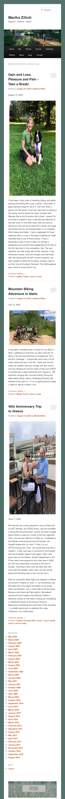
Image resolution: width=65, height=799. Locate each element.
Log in (11, 768)
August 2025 (14, 646)
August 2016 (14, 757)
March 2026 (13, 639)
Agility (19, 276)
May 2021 (12, 681)
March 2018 (13, 722)
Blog (30, 55)
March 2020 (13, 697)
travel (10, 623)
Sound (38, 49)
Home (11, 49)
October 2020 (14, 687)
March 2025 (13, 652)
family (52, 620)
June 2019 (13, 706)
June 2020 (13, 690)
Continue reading (17, 273)
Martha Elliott (19, 17)
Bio (19, 49)
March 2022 (13, 674)
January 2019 (14, 712)
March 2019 (13, 709)
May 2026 (12, 636)
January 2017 (14, 744)
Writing (12, 55)
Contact (39, 55)
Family (26, 276)
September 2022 (15, 671)
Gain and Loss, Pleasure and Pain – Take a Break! (23, 79)
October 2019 (14, 700)
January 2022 (14, 677)
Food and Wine (29, 620)
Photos (28, 49)
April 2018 (13, 719)
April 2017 (13, 738)
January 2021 (14, 684)
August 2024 (14, 658)
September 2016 (15, 754)
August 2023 (14, 665)
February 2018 (14, 725)
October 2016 (14, 751)
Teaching (49, 49)
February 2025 (14, 655)
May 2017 (12, 735)
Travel (25, 394)
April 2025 (13, 649)
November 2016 (15, 747)
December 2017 (15, 728)
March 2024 (13, 662)
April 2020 (13, 693)
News (21, 55)
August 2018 (14, 716)
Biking (19, 394)
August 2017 (14, 731)
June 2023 (13, 668)
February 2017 (14, 741)
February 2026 (14, 642)
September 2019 (15, 703)
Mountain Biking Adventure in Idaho (22, 291)
